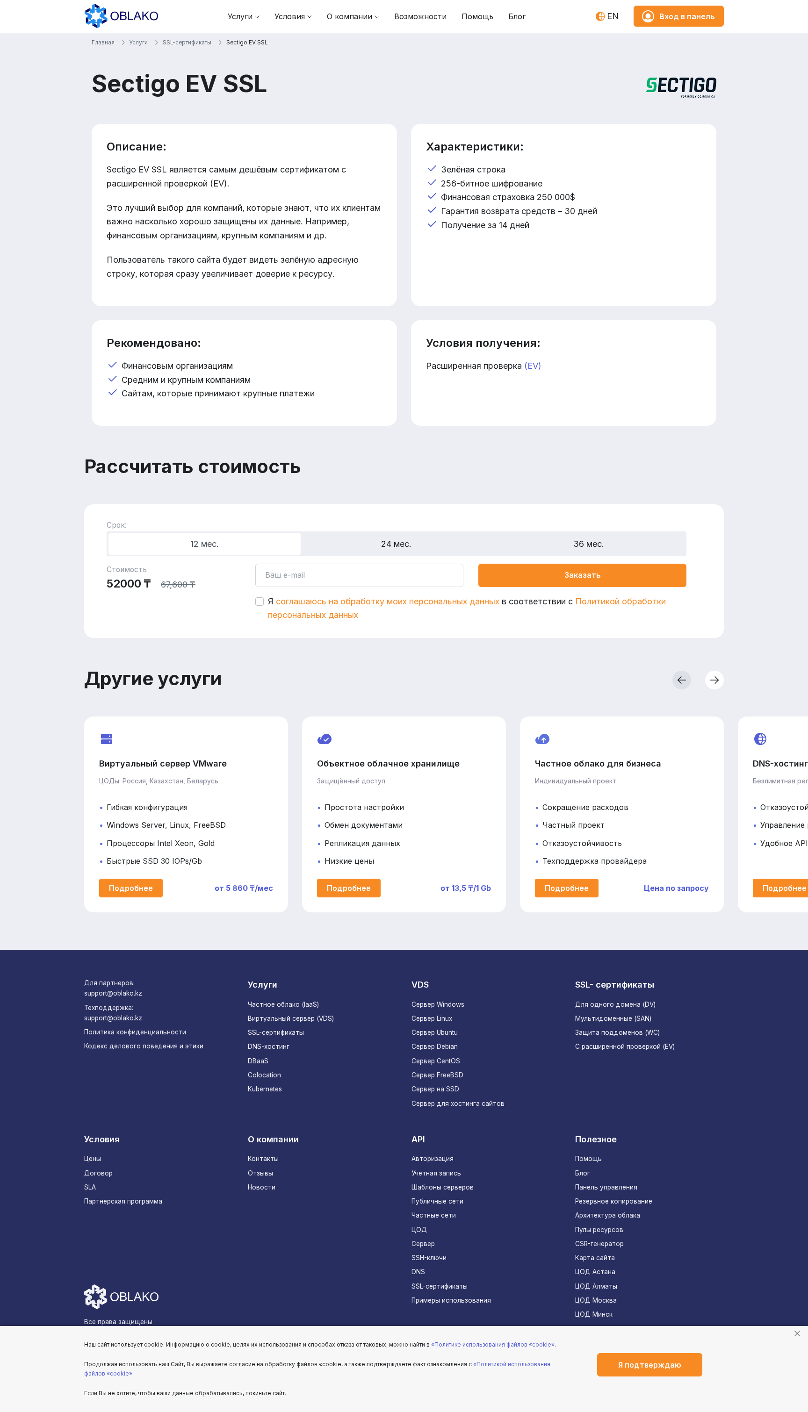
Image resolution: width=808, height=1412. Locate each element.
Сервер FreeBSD (437, 1075)
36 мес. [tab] (588, 544)
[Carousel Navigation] (567, 680)
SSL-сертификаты (276, 1032)
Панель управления (606, 1187)
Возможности (420, 16)
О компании (349, 16)
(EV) (532, 366)
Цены (92, 1158)
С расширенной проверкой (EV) (625, 1046)
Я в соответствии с (467, 608)
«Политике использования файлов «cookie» (493, 1344)
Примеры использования (451, 1300)
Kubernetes (265, 1089)
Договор (98, 1173)
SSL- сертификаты (614, 984)
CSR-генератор (599, 1243)
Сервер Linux (431, 1018)
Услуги (240, 16)
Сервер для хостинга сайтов (458, 1103)
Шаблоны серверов (442, 1187)
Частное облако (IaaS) (283, 1004)
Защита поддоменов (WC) (617, 1032)
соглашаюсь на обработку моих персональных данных (387, 601)
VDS (420, 984)
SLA (90, 1187)
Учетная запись (436, 1173)
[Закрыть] (797, 1333)
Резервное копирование (613, 1201)
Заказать (582, 575)
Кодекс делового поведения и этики (143, 1046)
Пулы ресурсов (599, 1229)
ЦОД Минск (594, 1314)
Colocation (264, 1075)
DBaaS (258, 1061)
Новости (261, 1187)
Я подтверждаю (649, 1364)
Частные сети (433, 1215)
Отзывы (260, 1173)
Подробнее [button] (131, 888)
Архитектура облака (607, 1215)
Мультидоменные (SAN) (613, 1018)
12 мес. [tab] (204, 544)
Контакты (263, 1158)
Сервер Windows (437, 1004)
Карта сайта (595, 1257)
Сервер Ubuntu (434, 1032)
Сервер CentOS (435, 1061)
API (418, 1139)
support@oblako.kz (113, 993)
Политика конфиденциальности (135, 1032)
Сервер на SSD (435, 1089)
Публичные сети (437, 1201)
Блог (517, 16)
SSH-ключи (429, 1257)
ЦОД (419, 1229)
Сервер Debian (434, 1046)
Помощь (477, 16)
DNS (418, 1272)
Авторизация (432, 1158)
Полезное (596, 1139)
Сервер (423, 1243)
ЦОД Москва (596, 1300)
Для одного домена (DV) (615, 1004)
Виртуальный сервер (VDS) (291, 1018)
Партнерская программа (123, 1201)
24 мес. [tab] (396, 544)
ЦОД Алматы (596, 1286)
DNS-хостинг (268, 1046)
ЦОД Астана (595, 1272)
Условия (289, 16)
